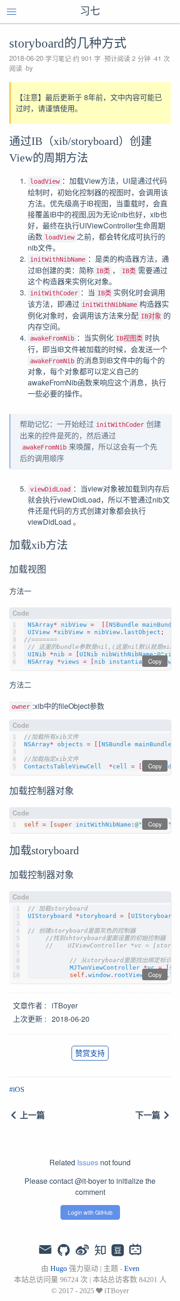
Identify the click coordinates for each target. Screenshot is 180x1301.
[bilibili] (135, 1251)
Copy (155, 661)
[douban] (118, 1251)
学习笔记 (58, 58)
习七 (90, 11)
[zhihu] (100, 1251)
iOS (18, 1089)
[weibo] (82, 1251)
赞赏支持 (90, 1053)
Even (131, 1268)
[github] (64, 1251)
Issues (87, 1162)
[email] (45, 1250)
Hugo (58, 1268)
